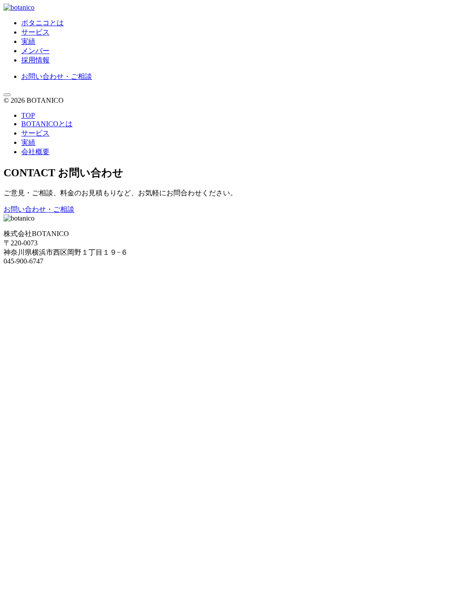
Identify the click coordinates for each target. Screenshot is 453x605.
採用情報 (35, 60)
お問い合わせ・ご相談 (56, 76)
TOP (28, 115)
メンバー (35, 50)
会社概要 (35, 151)
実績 (28, 41)
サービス (35, 32)
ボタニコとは (42, 23)
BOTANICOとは (47, 124)
